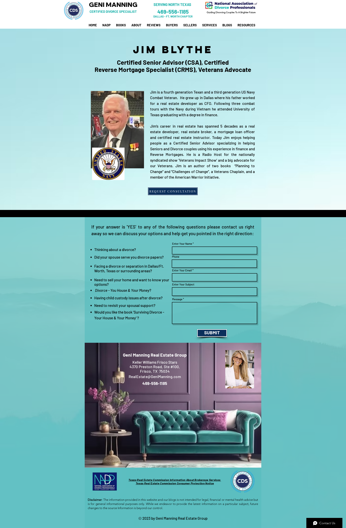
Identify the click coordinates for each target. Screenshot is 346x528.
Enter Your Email (182, 270)
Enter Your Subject (183, 284)
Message (177, 299)
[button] (106, 25)
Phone (175, 256)
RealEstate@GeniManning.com (155, 376)
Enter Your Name (182, 243)
